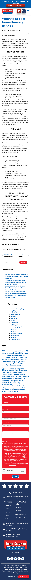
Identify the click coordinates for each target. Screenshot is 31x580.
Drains (7, 508)
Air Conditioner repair (13, 356)
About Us (18, 507)
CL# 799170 (15, 553)
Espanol (13, 316)
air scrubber (10, 359)
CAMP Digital (15, 573)
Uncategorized (15, 339)
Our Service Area (20, 517)
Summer (13, 337)
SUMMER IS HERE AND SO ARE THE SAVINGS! (15, 2)
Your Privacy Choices (16, 576)
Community (14, 312)
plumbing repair (15, 385)
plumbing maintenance (11, 384)
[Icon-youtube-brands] (15, 558)
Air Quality (8, 519)
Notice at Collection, (21, 569)
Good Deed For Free (13, 370)
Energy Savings (15, 314)
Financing (18, 510)
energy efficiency (12, 364)
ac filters (13, 351)
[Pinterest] (22, 558)
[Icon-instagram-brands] (19, 558)
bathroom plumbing (21, 359)
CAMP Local (6, 362)
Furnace (13, 320)
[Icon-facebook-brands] (8, 558)
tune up (16, 391)
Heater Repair (7, 374)
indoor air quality (13, 378)
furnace (22, 364)
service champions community (14, 389)
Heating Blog (14, 324)
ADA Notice (17, 571)
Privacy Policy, (19, 567)
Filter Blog (14, 318)
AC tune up (9, 353)
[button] (28, 11)
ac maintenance (20, 351)
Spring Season (15, 335)
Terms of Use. (12, 465)
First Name (5, 402)
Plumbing (13, 331)
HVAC (8, 376)
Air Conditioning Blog (17, 309)
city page (16, 361)
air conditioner (19, 353)
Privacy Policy (24, 463)
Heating (16, 374)
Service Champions (21, 387)
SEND (15, 476)
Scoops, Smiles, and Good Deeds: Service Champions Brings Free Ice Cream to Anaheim (15, 282)
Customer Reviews (20, 514)
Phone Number (6, 423)
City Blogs (14, 311)
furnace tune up (19, 368)
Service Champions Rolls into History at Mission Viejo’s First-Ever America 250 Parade (16, 276)
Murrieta (13, 330)
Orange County (17, 380)
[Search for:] (11, 262)
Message (5, 430)
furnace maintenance (18, 366)
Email (4, 416)
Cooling (7, 515)
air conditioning (21, 357)
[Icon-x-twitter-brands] (12, 558)
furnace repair (8, 368)
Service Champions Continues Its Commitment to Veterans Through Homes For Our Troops (15, 288)
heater (7, 372)
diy (22, 362)
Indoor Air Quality (16, 328)
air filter (4, 359)
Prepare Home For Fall (12, 387)
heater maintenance (17, 372)
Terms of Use (6, 571)
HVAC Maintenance (16, 326)
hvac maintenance (17, 376)
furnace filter (6, 366)
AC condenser (8, 351)
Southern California (16, 333)
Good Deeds (14, 322)
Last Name (5, 409)
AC (3, 351)
